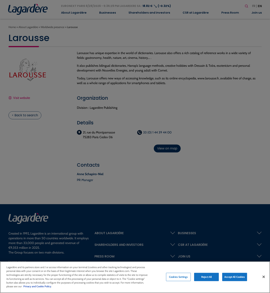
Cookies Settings (178, 276)
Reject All (206, 276)
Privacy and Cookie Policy (37, 286)
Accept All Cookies (234, 276)
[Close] (263, 276)
